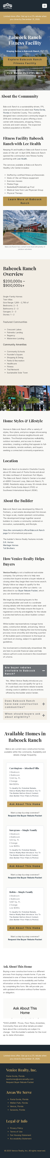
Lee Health (22, 159)
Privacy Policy (16, 1128)
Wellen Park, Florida (19, 1103)
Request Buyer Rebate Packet (20, 1082)
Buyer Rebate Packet (28, 590)
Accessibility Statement (20, 1138)
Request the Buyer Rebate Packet (25, 815)
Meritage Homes (10, 545)
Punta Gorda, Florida (19, 1099)
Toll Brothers (9, 548)
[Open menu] (44, 6)
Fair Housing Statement (20, 1135)
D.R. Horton (8, 542)
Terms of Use (16, 1131)
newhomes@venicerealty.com (19, 1079)
